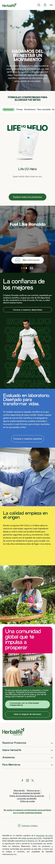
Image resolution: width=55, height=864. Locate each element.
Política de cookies (27, 801)
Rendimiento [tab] (30, 109)
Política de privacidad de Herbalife (26, 793)
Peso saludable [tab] (44, 109)
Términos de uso (33, 790)
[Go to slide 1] (22, 268)
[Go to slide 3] (26, 268)
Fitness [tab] (19, 109)
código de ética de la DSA (31, 838)
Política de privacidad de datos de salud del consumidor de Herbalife (26, 797)
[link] (51, 5)
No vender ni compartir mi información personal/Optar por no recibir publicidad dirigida (27, 811)
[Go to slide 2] (24, 268)
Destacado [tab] (8, 109)
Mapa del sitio (19, 790)
